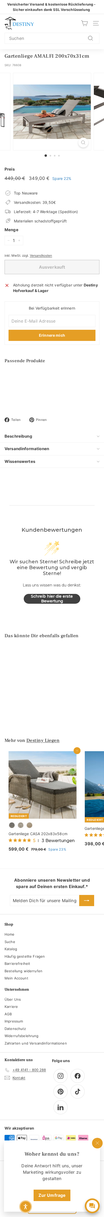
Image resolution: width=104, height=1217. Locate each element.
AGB (8, 1014)
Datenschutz (15, 1028)
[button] (25, 1206)
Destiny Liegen (42, 740)
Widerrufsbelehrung (22, 1036)
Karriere (11, 1006)
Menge (11, 229)
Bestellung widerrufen (23, 971)
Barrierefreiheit (17, 963)
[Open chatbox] (92, 1205)
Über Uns (13, 999)
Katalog (11, 949)
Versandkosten (41, 255)
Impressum (14, 1021)
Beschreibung (18, 436)
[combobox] (52, 38)
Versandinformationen (27, 448)
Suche (10, 942)
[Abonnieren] (86, 900)
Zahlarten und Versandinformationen (36, 1043)
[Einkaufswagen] (84, 23)
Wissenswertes (20, 461)
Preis (10, 169)
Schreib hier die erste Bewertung (52, 598)
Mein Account (16, 978)
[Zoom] (83, 142)
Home (10, 934)
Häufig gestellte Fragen (25, 956)
